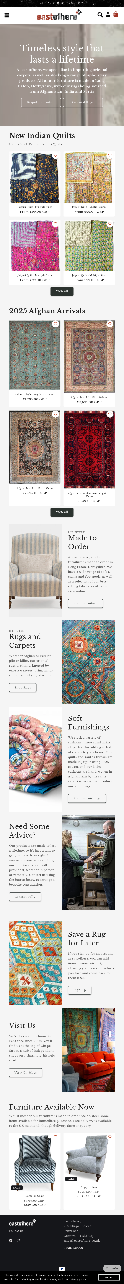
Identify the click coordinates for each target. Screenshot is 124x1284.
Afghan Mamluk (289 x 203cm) (89, 397)
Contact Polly (25, 896)
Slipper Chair (89, 1187)
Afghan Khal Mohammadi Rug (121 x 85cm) (89, 495)
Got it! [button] (109, 1277)
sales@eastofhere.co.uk (82, 1240)
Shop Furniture (85, 603)
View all (62, 291)
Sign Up (79, 990)
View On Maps (26, 1072)
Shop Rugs (23, 687)
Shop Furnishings (87, 798)
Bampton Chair (35, 1196)
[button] (8, 16)
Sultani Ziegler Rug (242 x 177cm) (35, 394)
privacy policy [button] (78, 1279)
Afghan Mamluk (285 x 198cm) (35, 488)
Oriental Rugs (83, 102)
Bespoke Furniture (41, 102)
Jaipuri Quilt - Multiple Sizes (35, 207)
